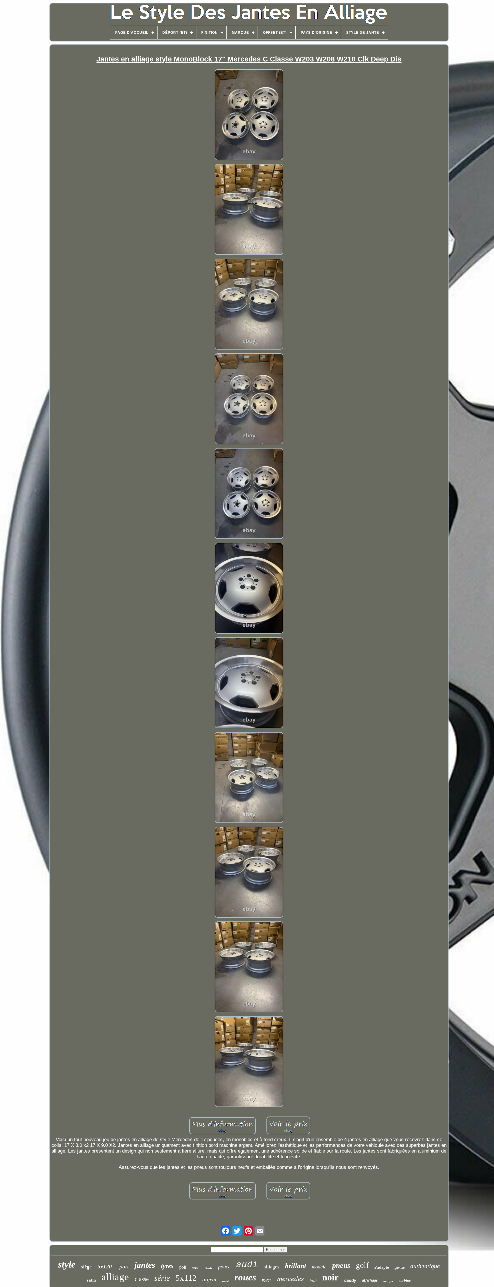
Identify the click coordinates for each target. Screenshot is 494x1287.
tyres (167, 1266)
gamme (400, 1268)
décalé (208, 1268)
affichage (370, 1280)
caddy (350, 1280)
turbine (405, 1280)
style (66, 1264)
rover (266, 1280)
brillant (295, 1266)
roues (245, 1277)
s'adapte (382, 1267)
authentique (425, 1266)
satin (91, 1280)
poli (182, 1267)
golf (362, 1265)
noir (330, 1277)
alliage (115, 1276)
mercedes (290, 1278)
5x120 (104, 1266)
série (162, 1278)
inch (313, 1280)
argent (209, 1279)
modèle (319, 1267)
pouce (224, 1267)
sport (123, 1267)
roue (195, 1268)
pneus (341, 1265)
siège (86, 1267)
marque (388, 1281)
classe (142, 1279)
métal (225, 1281)
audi (247, 1265)
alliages (271, 1267)
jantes (144, 1265)
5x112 (186, 1277)
